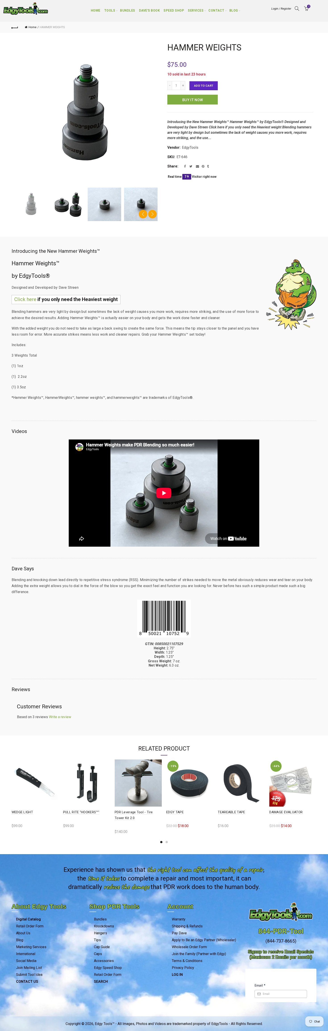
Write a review (60, 717)
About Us (23, 933)
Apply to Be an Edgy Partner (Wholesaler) (204, 940)
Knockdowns (104, 926)
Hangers (100, 933)
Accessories (104, 961)
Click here (25, 299)
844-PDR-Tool (280, 931)
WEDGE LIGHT (125, 812)
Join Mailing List (29, 968)
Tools (109, 10)
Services (195, 10)
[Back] (15, 27)
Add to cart (203, 85)
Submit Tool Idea (29, 974)
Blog (233, 10)
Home (95, 10)
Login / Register (281, 8)
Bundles (127, 10)
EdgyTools (190, 147)
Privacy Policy (183, 968)
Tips (97, 940)
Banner (68, 812)
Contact (216, 10)
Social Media (26, 961)
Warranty (178, 919)
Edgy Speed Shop (108, 968)
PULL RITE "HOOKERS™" (184, 812)
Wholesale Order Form (189, 947)
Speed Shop (174, 10)
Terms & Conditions (187, 961)
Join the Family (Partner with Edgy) (199, 954)
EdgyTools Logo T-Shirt (29, 812)
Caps (98, 954)
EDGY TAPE (278, 812)
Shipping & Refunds (187, 926)
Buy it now (192, 100)
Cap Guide (102, 947)
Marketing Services (31, 947)
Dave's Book (149, 10)
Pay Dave (179, 933)
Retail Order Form (30, 926)
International (25, 954)
